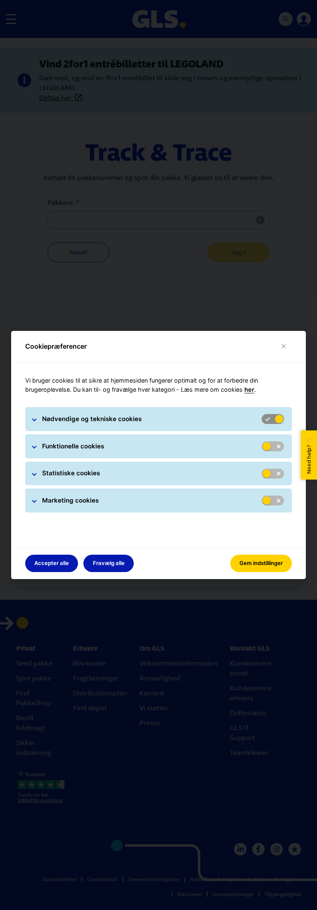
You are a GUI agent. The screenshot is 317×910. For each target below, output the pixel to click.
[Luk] (284, 346)
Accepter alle (51, 563)
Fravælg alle (109, 563)
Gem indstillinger (261, 563)
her (249, 389)
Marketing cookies (70, 500)
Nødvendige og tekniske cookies (92, 419)
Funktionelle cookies (73, 446)
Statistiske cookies (71, 473)
